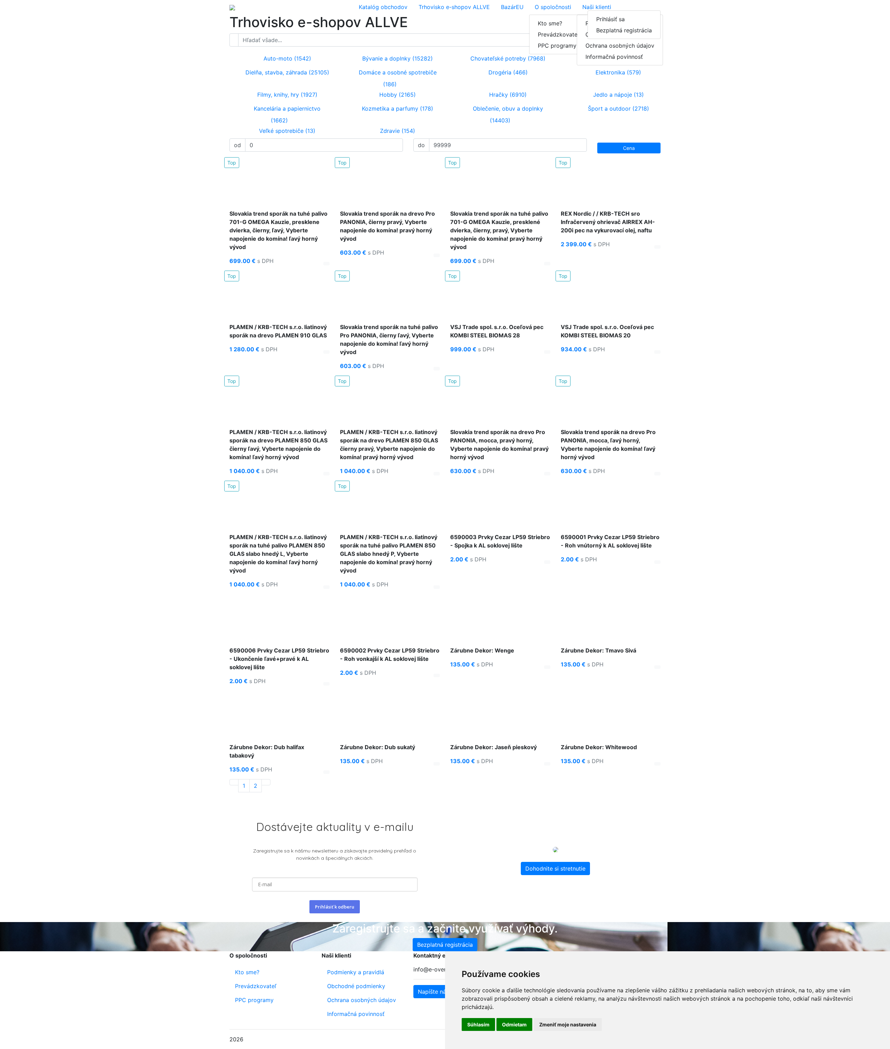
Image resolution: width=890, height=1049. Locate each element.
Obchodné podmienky (356, 986)
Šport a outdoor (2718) (617, 108)
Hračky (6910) (507, 94)
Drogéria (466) (507, 72)
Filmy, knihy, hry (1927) (286, 94)
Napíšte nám (434, 991)
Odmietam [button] (514, 1024)
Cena (629, 148)
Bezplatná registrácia (624, 30)
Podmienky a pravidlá (355, 972)
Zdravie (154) (396, 130)
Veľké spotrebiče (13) (286, 130)
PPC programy (557, 45)
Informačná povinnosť (614, 56)
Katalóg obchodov (383, 6)
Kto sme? (550, 23)
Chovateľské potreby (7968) (507, 58)
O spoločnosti (553, 6)
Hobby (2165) (397, 94)
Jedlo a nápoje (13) (617, 94)
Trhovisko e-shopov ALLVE (454, 6)
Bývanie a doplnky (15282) (397, 58)
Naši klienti (596, 6)
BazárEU (512, 6)
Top (231, 163)
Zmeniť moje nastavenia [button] (567, 1024)
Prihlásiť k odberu (334, 907)
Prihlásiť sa (610, 19)
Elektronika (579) (617, 72)
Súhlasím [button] (478, 1024)
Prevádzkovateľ (558, 34)
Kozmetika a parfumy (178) (396, 108)
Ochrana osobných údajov (619, 45)
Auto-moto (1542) (286, 58)
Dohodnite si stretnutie (555, 868)
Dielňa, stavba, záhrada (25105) (286, 72)
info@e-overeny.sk (437, 969)
